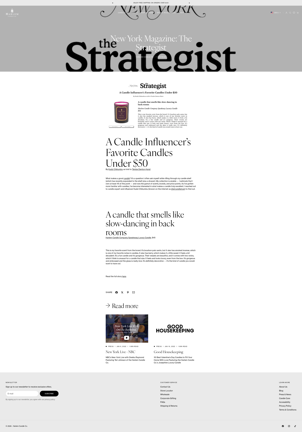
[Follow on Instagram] (289, 426)
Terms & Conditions (287, 410)
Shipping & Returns (168, 406)
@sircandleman (178, 189)
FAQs (162, 402)
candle (127, 178)
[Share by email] (133, 292)
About (181, 13)
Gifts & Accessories (166, 13)
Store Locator (166, 390)
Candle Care (284, 398)
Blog (281, 390)
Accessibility (284, 402)
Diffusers (133, 13)
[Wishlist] (294, 13)
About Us (283, 387)
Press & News (285, 394)
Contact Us (165, 387)
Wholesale (164, 394)
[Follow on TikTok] (295, 426)
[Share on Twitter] (122, 292)
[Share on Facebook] (116, 292)
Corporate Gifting (168, 398)
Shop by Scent (147, 13)
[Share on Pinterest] (127, 292)
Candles (122, 13)
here (124, 276)
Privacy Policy (285, 406)
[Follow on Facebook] (283, 426)
